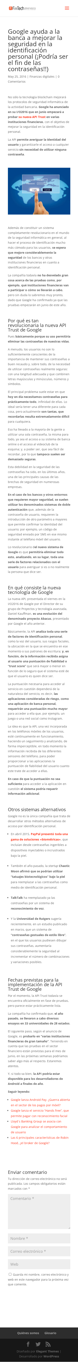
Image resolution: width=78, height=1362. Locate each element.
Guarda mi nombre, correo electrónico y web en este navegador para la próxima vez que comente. (38, 1279)
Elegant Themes (47, 1351)
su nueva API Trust (32, 117)
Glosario (50, 1333)
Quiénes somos (28, 1333)
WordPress (51, 1356)
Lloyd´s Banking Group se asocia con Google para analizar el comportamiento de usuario (39, 1126)
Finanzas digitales (42, 76)
